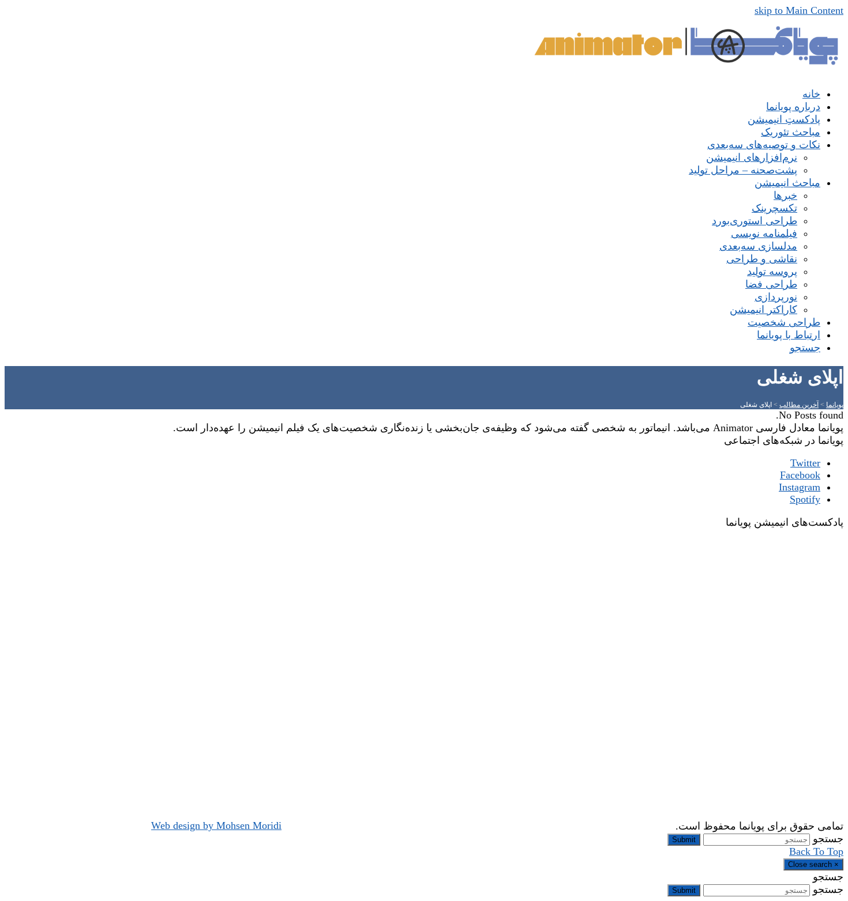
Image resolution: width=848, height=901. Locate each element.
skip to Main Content (799, 10)
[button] (805, 347)
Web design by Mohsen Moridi (216, 825)
